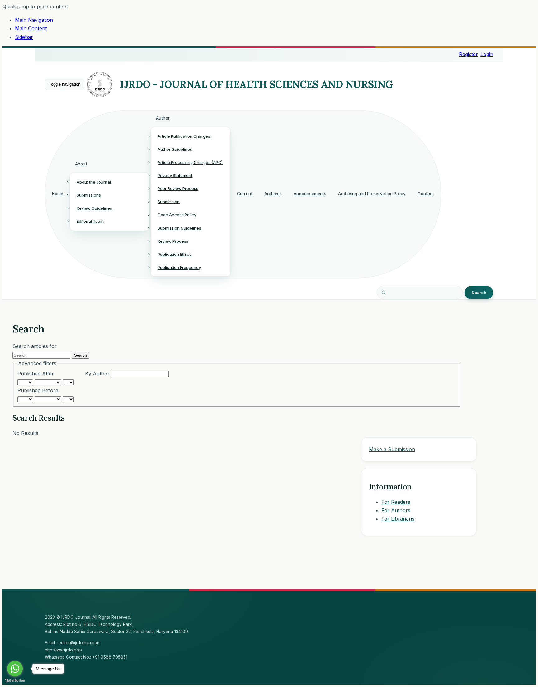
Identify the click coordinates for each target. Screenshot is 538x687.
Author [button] (162, 118)
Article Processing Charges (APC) (190, 162)
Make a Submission (392, 449)
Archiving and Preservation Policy (372, 193)
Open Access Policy (177, 214)
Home (57, 193)
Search (478, 292)
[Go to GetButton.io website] (15, 681)
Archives (273, 193)
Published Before (37, 390)
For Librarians (397, 519)
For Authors (395, 510)
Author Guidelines (175, 149)
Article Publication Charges (184, 136)
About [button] (81, 163)
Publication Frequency (179, 267)
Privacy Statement (175, 175)
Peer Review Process (178, 188)
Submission (169, 201)
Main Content (31, 28)
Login (486, 54)
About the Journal (94, 181)
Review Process (173, 241)
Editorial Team (90, 221)
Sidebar (24, 37)
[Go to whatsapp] (15, 668)
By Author (98, 373)
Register (468, 54)
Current (244, 193)
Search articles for (34, 346)
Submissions (89, 195)
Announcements (310, 193)
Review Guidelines (94, 208)
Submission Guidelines (179, 228)
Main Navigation (34, 20)
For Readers (395, 502)
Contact (426, 193)
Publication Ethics (174, 254)
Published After (35, 373)
